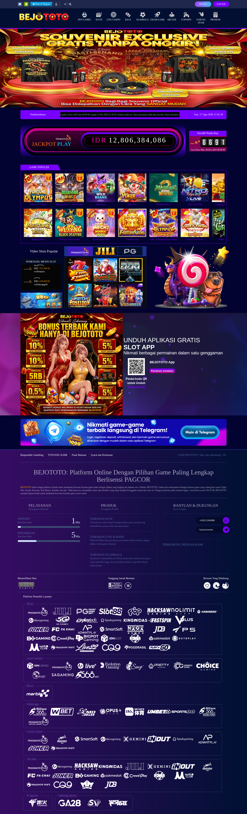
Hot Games (84, 19)
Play (64, 144)
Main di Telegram (42, 4)
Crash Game (157, 19)
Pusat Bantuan (79, 455)
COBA (82, 266)
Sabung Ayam (201, 21)
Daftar (221, 4)
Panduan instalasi (162, 370)
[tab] (80, 251)
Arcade (171, 19)
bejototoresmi (206, 529)
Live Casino (113, 19)
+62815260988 (207, 520)
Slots (99, 19)
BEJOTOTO (25, 487)
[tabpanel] (123, 68)
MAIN (40, 187)
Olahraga (142, 19)
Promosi (215, 19)
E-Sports (186, 19)
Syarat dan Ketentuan (102, 455)
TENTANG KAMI (57, 455)
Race (128, 19)
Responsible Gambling (31, 455)
